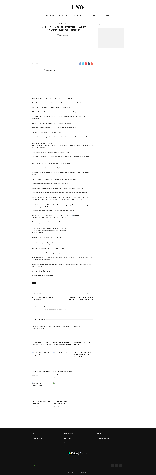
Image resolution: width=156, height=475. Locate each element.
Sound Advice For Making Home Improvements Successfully (83, 354)
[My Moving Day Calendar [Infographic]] (41, 353)
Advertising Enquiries (37, 438)
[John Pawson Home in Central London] (62, 391)
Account (106, 15)
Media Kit (99, 433)
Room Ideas (63, 15)
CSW (78, 6)
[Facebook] (141, 6)
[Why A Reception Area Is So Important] (41, 384)
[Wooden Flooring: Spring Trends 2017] (83, 325)
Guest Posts (62, 23)
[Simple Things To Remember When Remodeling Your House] (62, 35)
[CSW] (36, 465)
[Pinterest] (146, 6)
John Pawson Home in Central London (60, 402)
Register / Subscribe (102, 442)
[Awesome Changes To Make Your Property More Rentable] (61, 352)
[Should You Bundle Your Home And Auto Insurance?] (62, 325)
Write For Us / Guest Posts (103, 438)
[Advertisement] (111, 38)
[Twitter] (143, 6)
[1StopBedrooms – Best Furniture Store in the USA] (41, 326)
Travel (95, 15)
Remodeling (45, 283)
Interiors (50, 15)
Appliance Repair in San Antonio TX (43, 275)
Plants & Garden (81, 15)
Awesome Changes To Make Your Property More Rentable (62, 373)
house (39, 283)
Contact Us (34, 433)
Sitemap (66, 442)
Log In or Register (68, 433)
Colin (37, 63)
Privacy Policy (67, 438)
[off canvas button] (10, 7)
